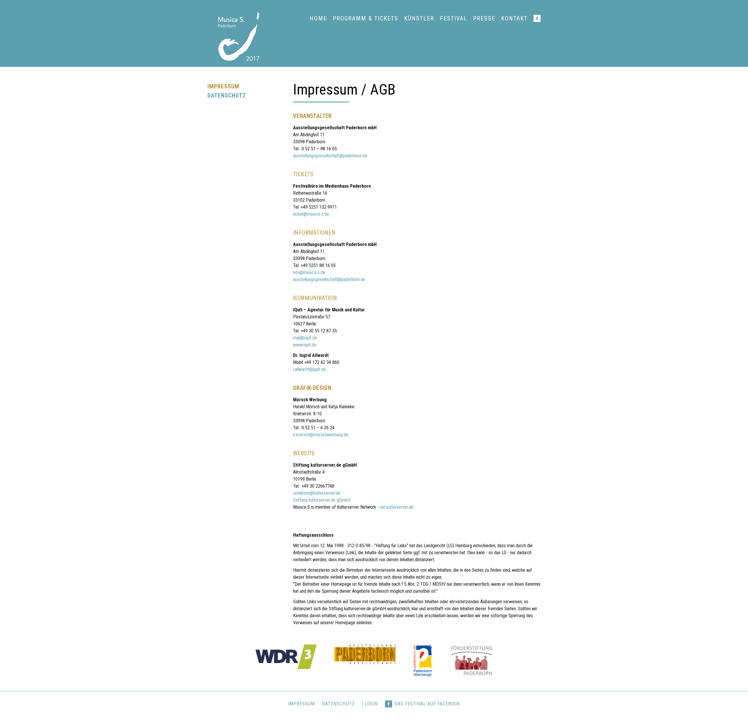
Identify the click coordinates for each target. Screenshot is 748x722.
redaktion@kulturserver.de (316, 493)
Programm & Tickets (365, 18)
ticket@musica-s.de (311, 214)
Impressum (223, 86)
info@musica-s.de (309, 272)
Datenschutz (226, 95)
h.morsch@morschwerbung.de (320, 434)
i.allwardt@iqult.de (309, 369)
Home (318, 18)
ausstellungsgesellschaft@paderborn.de (329, 279)
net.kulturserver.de (396, 507)
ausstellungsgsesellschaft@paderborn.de (330, 155)
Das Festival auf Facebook (427, 704)
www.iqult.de (304, 345)
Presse (484, 18)
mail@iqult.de (305, 338)
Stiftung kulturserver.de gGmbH (321, 500)
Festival (453, 18)
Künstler (419, 18)
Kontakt (514, 18)
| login (370, 704)
